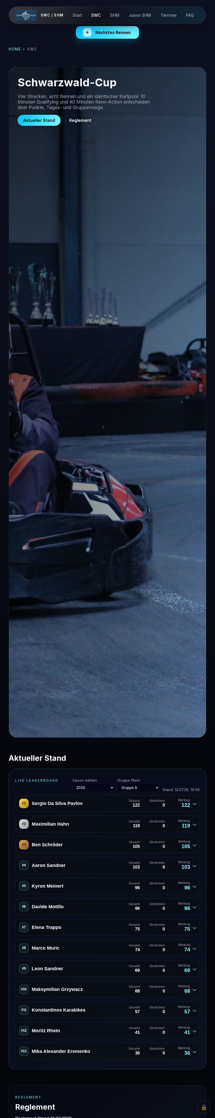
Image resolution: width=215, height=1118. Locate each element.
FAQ (190, 15)
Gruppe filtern (128, 780)
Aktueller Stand (39, 120)
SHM (114, 15)
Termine (168, 15)
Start (77, 15)
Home (15, 49)
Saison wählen (84, 780)
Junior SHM (140, 15)
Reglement (80, 120)
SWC (96, 15)
